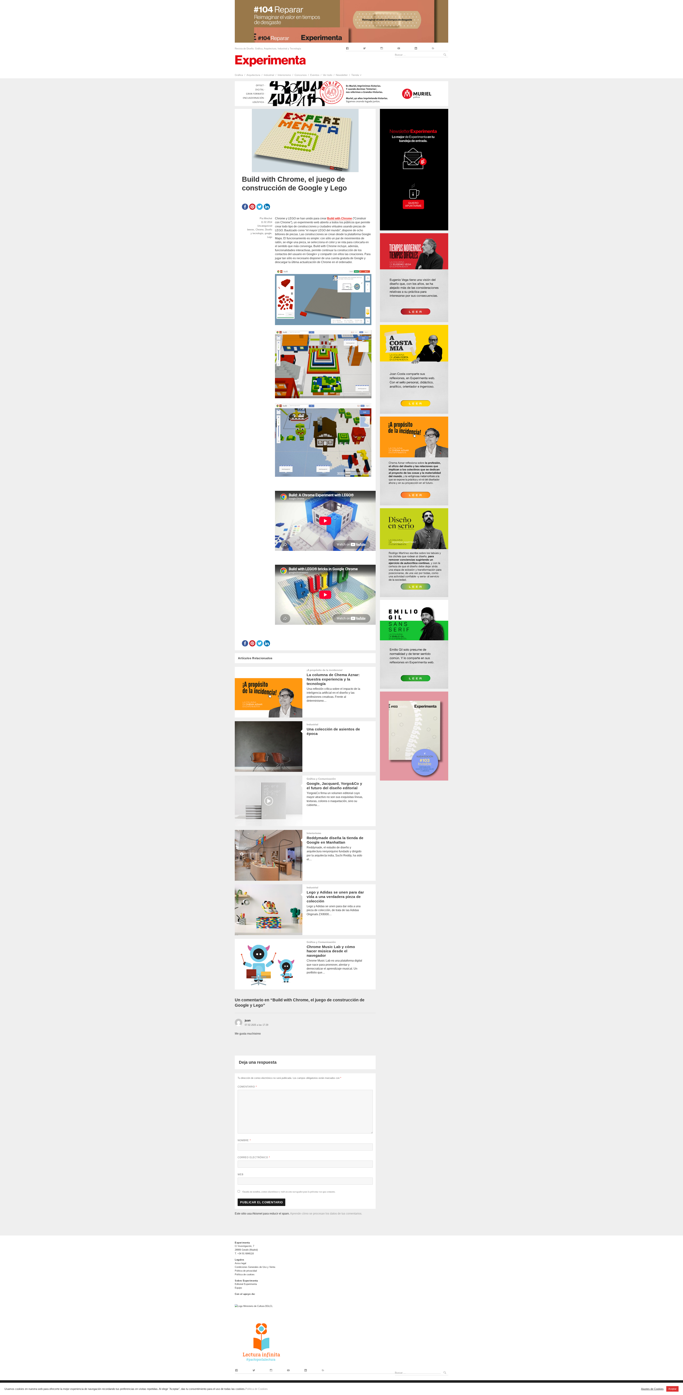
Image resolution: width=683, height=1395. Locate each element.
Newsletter (342, 75)
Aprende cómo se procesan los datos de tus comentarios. (326, 1213)
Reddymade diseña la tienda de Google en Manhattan (335, 840)
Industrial (269, 75)
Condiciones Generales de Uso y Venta (255, 1267)
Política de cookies (245, 1274)
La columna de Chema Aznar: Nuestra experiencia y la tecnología (333, 679)
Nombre (244, 1140)
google (268, 233)
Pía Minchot (266, 218)
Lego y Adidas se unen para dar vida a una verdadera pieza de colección (335, 896)
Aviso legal (240, 1263)
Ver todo (327, 75)
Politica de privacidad (246, 1270)
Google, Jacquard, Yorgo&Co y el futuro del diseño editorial (334, 785)
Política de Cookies (256, 1389)
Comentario (247, 1086)
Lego (269, 237)
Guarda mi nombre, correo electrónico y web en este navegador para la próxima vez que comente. (288, 1191)
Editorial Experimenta (246, 1284)
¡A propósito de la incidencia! (325, 670)
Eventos (314, 75)
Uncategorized (264, 226)
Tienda (355, 75)
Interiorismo (284, 75)
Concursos (301, 75)
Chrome (260, 229)
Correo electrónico (254, 1157)
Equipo (238, 1287)
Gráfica (239, 75)
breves (250, 229)
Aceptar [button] (672, 1389)
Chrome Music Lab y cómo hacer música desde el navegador (331, 951)
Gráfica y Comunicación (321, 778)
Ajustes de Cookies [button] (652, 1389)
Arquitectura (253, 75)
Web (240, 1174)
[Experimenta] (270, 60)
